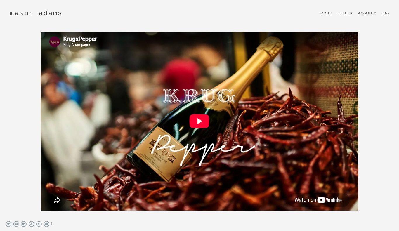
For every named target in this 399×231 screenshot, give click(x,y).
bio (385, 13)
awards (367, 13)
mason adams (36, 13)
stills (345, 13)
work (326, 13)
